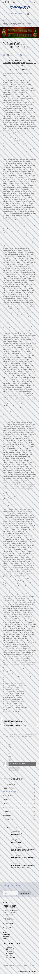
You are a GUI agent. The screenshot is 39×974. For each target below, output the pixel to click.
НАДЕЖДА (6, 934)
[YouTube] (20, 885)
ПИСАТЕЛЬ (27, 60)
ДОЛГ (4, 938)
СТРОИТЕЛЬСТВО (9, 784)
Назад (4, 20)
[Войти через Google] (10, 756)
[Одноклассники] (16, 885)
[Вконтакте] (5, 885)
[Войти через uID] (10, 745)
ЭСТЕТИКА (29, 63)
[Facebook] (9, 885)
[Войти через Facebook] (10, 750)
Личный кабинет (16, 13)
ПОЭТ (20, 60)
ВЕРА (4, 932)
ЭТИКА (23, 63)
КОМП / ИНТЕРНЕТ (9, 807)
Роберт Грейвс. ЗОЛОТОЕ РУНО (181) (15, 725)
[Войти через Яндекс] (10, 753)
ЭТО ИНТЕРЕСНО (8, 796)
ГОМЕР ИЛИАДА (14, 69)
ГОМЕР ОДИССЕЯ (25, 69)
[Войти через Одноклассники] (10, 759)
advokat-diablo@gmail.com (11, 910)
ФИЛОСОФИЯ (16, 63)
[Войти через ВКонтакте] (10, 747)
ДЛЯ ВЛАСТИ (7, 811)
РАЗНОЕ (5, 800)
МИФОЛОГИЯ (7, 63)
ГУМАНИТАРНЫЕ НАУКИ (11, 792)
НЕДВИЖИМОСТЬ (9, 788)
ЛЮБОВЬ (6, 936)
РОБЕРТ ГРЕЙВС (13, 60)
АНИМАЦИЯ (7, 815)
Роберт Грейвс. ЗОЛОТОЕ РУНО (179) (15, 721)
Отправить (13, 769)
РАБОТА (6, 803)
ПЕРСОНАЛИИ (8, 819)
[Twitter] (12, 885)
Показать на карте (8, 923)
